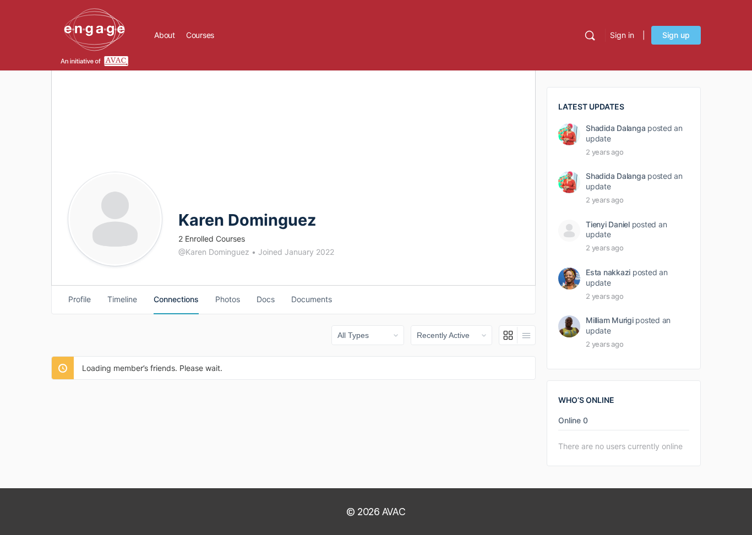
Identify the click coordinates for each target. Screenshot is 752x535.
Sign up (676, 35)
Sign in (622, 35)
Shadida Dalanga (615, 128)
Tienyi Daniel (608, 224)
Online (573, 421)
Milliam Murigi (610, 320)
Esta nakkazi (608, 272)
